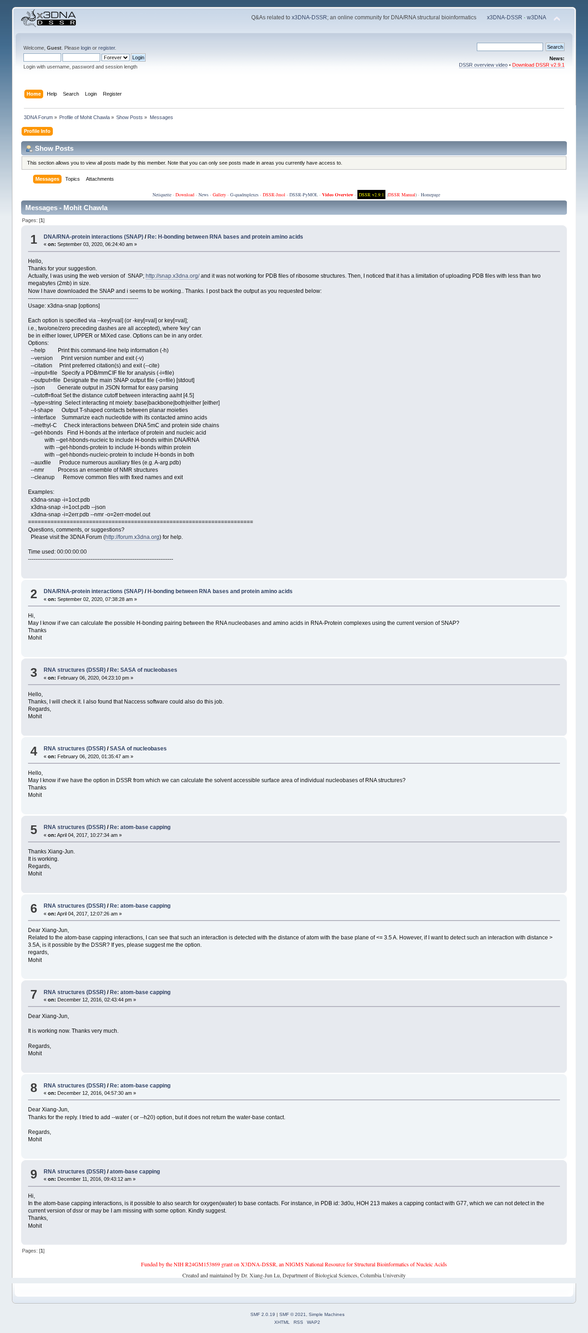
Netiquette (162, 194)
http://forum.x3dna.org (132, 537)
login (86, 48)
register (106, 48)
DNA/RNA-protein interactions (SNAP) (93, 237)
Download (184, 194)
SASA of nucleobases (138, 748)
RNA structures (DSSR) (75, 670)
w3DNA (536, 17)
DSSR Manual (401, 194)
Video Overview (337, 194)
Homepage (430, 194)
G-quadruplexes (244, 194)
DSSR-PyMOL (303, 194)
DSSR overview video (483, 65)
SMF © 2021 (292, 1314)
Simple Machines (327, 1314)
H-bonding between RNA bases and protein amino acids (220, 591)
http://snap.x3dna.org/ (172, 276)
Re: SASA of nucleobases (143, 670)
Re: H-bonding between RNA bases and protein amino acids (225, 237)
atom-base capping (135, 1171)
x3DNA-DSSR (309, 17)
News (203, 194)
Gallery (219, 194)
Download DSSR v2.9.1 (538, 65)
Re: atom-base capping (140, 827)
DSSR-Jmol (274, 194)
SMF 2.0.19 (262, 1314)
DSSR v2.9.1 (371, 194)
